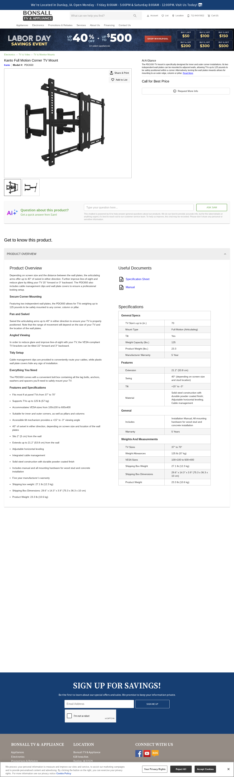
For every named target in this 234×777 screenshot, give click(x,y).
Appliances (22, 25)
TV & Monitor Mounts (44, 54)
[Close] (228, 769)
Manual (130, 287)
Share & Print (121, 72)
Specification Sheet (137, 279)
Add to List (121, 79)
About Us (95, 25)
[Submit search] (135, 16)
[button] (148, 16)
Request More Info (188, 91)
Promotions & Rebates (60, 25)
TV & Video (24, 54)
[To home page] (38, 16)
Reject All (181, 769)
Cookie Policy (63, 773)
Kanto (7, 65)
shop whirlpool (157, 38)
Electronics (38, 25)
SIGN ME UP (152, 704)
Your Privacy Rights (154, 769)
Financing (109, 25)
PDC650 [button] (28, 65)
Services (81, 25)
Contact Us (125, 25)
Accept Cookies (205, 769)
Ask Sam (212, 207)
